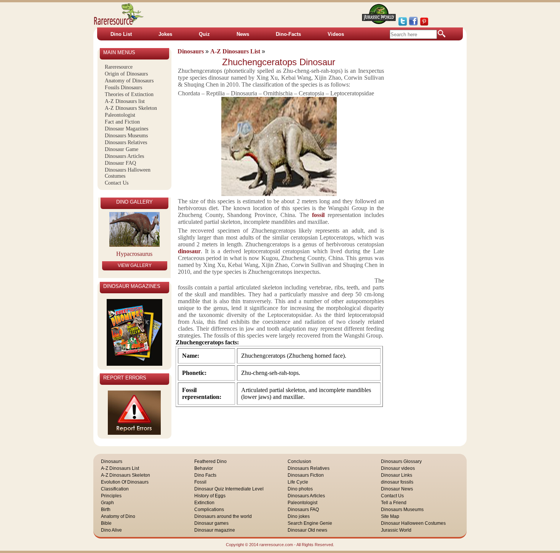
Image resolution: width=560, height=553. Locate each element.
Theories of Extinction (129, 94)
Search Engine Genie (310, 523)
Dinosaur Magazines (126, 129)
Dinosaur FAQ (120, 163)
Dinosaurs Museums (126, 135)
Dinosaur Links (396, 475)
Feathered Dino (210, 461)
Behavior (203, 468)
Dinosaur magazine (214, 530)
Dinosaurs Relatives (126, 142)
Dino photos (300, 489)
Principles (111, 495)
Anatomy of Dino (118, 516)
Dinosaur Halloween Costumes (413, 523)
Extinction (204, 502)
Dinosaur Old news (307, 530)
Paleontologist (120, 115)
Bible (106, 523)
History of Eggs (210, 495)
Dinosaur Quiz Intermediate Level (229, 489)
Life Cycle (298, 482)
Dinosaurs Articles (124, 156)
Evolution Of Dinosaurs (125, 482)
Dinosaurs (111, 461)
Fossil (200, 482)
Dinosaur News (397, 489)
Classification (115, 489)
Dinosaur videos (398, 468)
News (243, 34)
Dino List (121, 34)
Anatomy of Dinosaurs (129, 81)
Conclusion (299, 461)
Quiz (204, 34)
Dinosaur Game (121, 149)
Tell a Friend (393, 502)
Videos (336, 34)
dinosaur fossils (397, 482)
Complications (209, 509)
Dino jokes (299, 516)
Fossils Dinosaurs (123, 87)
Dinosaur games (211, 523)
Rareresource (119, 67)
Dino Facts (205, 475)
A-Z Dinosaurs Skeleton (131, 108)
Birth (105, 509)
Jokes (165, 34)
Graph (107, 502)
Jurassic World (396, 530)
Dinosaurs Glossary (401, 461)
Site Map (390, 516)
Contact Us (116, 183)
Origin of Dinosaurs (126, 74)
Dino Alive (111, 530)
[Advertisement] (430, 167)
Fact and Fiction (122, 122)
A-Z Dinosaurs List (120, 468)
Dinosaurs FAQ (303, 509)
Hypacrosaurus (134, 254)
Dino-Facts (288, 34)
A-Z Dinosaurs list (125, 101)
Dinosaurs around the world (223, 516)
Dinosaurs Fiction (306, 475)
